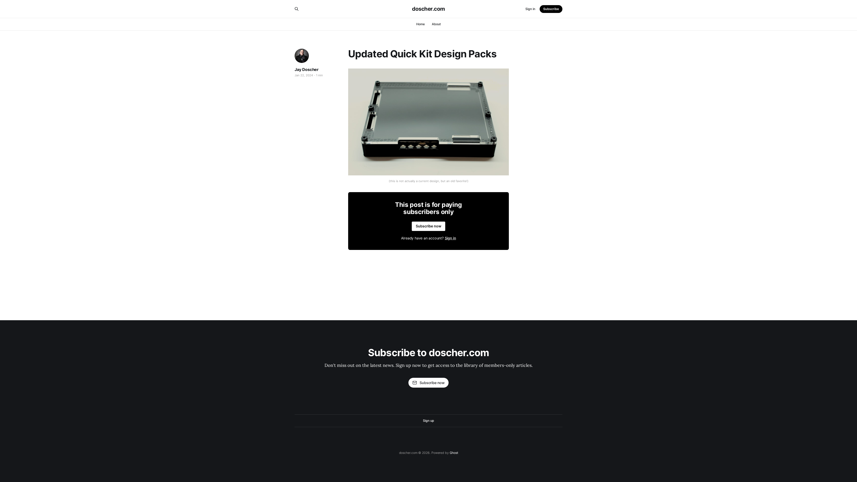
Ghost (454, 453)
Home (420, 24)
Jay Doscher (306, 69)
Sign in (530, 9)
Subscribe (551, 9)
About (436, 24)
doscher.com (428, 9)
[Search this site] (296, 9)
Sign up (428, 420)
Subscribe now (428, 226)
